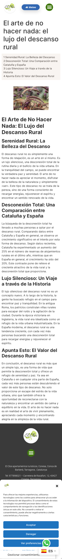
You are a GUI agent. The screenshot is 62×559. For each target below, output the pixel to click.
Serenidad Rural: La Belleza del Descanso (29, 57)
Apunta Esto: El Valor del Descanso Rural (28, 76)
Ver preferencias (31, 543)
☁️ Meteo (30, 7)
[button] (57, 486)
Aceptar (31, 524)
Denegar (31, 534)
